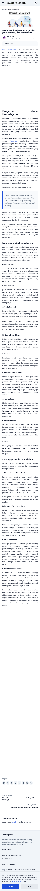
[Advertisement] (20, 88)
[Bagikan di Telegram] (23, 783)
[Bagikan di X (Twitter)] (7, 783)
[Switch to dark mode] (36, 3)
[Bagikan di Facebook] (3, 783)
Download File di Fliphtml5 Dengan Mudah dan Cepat (20, 869)
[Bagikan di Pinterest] (15, 783)
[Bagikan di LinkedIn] (11, 783)
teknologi (13, 141)
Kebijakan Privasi (17, 881)
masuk (13, 822)
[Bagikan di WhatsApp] (19, 783)
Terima (10, 886)
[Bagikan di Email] (27, 783)
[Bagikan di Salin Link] (31, 783)
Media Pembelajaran (21, 39)
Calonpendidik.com (9, 50)
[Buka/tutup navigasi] (3, 3)
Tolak (29, 886)
